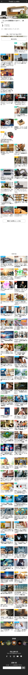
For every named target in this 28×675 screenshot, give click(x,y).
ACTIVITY (16, 54)
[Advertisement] (14, 238)
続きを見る (14, 39)
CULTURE (16, 94)
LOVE (2, 269)
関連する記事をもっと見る (14, 221)
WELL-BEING (3, 54)
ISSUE (16, 119)
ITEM (15, 43)
